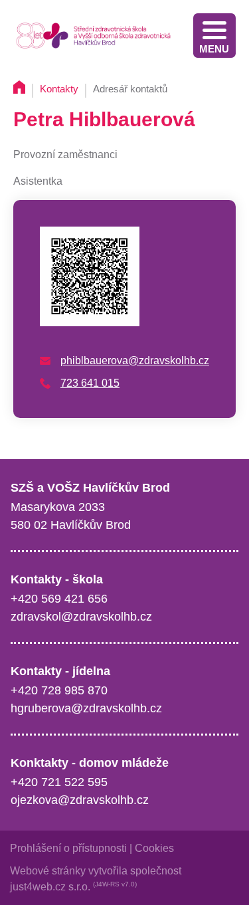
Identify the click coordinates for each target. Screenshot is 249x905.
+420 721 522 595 (59, 782)
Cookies (154, 848)
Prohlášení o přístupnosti (68, 848)
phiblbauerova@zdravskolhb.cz (134, 360)
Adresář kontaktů (130, 88)
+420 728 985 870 (59, 690)
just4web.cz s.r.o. (50, 886)
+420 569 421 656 (59, 598)
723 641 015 (90, 383)
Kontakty (59, 88)
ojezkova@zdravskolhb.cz (80, 800)
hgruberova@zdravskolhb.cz (86, 708)
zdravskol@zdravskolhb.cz (81, 616)
